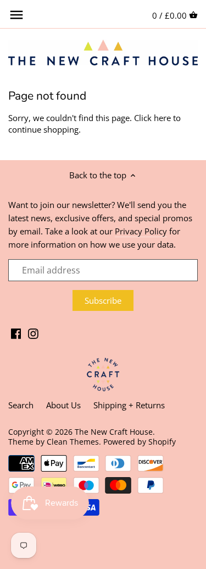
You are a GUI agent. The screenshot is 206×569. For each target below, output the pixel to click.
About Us (63, 405)
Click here (152, 117)
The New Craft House (114, 432)
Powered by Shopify (139, 442)
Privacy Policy (141, 231)
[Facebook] (16, 332)
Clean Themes (73, 442)
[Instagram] (33, 332)
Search (21, 405)
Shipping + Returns (129, 405)
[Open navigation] (16, 15)
